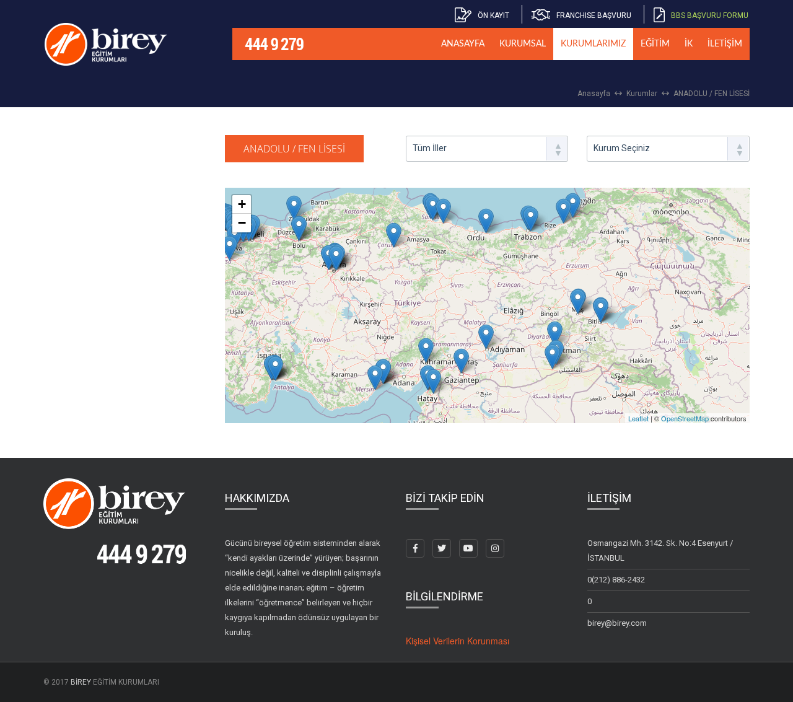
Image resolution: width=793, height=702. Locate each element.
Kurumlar (641, 93)
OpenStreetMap (685, 418)
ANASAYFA (462, 44)
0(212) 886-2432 (616, 579)
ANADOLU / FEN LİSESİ (711, 93)
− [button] (242, 222)
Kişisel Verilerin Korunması (457, 640)
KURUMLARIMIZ (593, 44)
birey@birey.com (617, 623)
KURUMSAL (522, 44)
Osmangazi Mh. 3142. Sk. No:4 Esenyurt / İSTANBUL (660, 550)
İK (689, 44)
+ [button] (242, 204)
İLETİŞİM (725, 44)
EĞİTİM (655, 44)
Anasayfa (593, 93)
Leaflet (638, 418)
